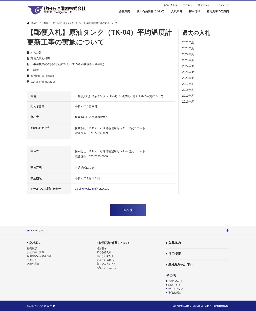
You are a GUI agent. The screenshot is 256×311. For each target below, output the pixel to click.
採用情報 (174, 253)
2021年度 (188, 72)
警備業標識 (174, 292)
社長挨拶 (32, 248)
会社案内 (35, 243)
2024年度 (188, 54)
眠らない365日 (105, 256)
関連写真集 (33, 263)
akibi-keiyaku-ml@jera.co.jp (92, 188)
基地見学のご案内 (180, 264)
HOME (33, 23)
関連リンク (204, 5)
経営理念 (101, 248)
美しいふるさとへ (106, 263)
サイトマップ (222, 5)
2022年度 (188, 66)
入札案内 (44, 23)
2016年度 (188, 101)
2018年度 (188, 89)
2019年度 (188, 83)
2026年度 (188, 42)
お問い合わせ (170, 5)
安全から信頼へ (105, 260)
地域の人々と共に (106, 267)
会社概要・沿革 (35, 252)
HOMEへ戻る (36, 230)
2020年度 (188, 77)
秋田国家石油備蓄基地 (39, 256)
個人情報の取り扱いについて (39, 306)
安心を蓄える (104, 252)
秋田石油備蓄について (114, 243)
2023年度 (188, 60)
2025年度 (188, 48)
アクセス (187, 5)
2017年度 (188, 95)
